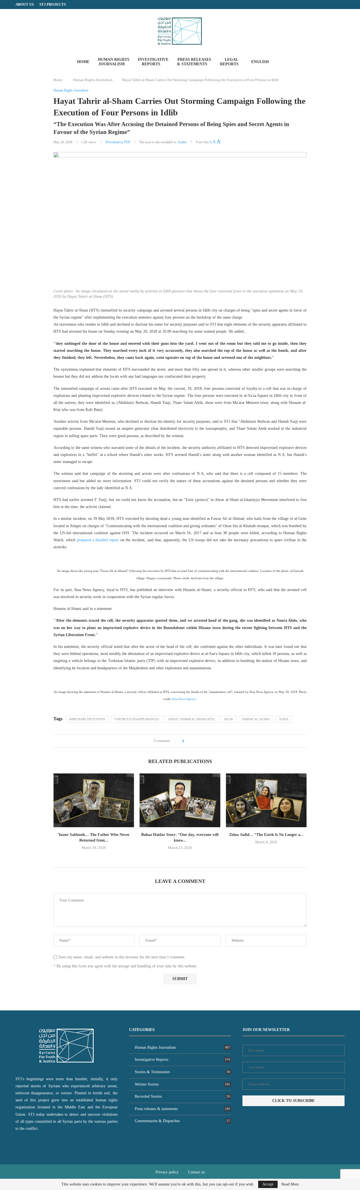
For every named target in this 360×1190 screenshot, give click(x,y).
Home (83, 62)
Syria (284, 719)
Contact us (196, 1172)
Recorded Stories (182, 1096)
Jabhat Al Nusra (256, 719)
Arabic (182, 142)
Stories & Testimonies (182, 1072)
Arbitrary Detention (87, 719)
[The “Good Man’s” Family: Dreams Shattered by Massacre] (266, 800)
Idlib (228, 719)
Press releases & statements (182, 1109)
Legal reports (229, 61)
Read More (290, 1184)
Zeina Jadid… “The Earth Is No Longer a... (180, 835)
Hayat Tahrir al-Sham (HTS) (191, 719)
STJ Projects (52, 4)
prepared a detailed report (98, 540)
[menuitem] (262, 61)
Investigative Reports (153, 61)
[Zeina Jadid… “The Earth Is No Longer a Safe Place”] (180, 800)
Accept (267, 1184)
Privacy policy (167, 1172)
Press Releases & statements (194, 61)
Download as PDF (117, 142)
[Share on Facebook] (190, 741)
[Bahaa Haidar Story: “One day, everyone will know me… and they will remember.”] (93, 800)
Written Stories (182, 1084)
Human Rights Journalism (113, 61)
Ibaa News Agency (184, 699)
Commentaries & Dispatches (182, 1121)
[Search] (284, 61)
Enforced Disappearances (137, 719)
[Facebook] (332, 4)
